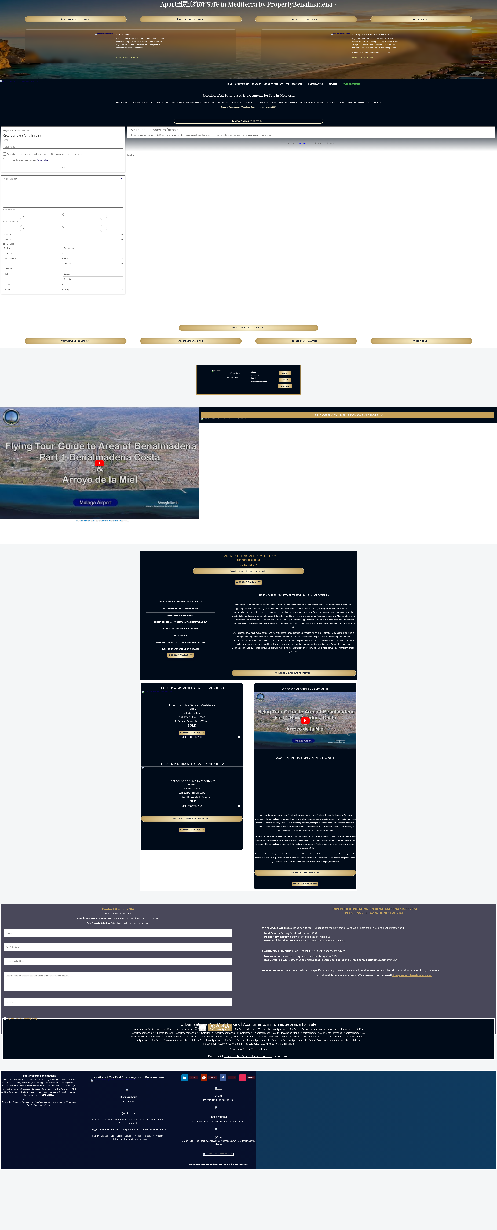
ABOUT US (285, 379)
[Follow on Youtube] (71, 71)
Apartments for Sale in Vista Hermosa (321, 1032)
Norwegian (158, 1135)
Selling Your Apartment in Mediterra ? (373, 34)
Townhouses (135, 1119)
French (122, 1139)
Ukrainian (132, 1139)
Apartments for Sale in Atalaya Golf (220, 1036)
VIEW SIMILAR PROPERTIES (248, 121)
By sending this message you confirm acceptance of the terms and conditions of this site (45, 154)
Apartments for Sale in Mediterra (347, 1036)
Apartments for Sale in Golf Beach (194, 1032)
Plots (152, 1119)
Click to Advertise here (192, 749)
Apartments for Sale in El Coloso (202, 1029)
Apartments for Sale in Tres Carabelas (238, 1043)
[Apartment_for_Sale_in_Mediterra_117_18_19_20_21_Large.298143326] (157, 691)
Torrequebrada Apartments (152, 1129)
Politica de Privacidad (237, 1164)
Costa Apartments (128, 1129)
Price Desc (329, 143)
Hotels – (161, 1119)
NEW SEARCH (285, 386)
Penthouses (121, 1119)
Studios (95, 1119)
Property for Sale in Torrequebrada (249, 1049)
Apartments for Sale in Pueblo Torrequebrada (174, 1036)
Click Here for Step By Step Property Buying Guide (99, 525)
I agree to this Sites (22, 1018)
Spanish (105, 1135)
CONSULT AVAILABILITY (250, 582)
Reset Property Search (191, 19)
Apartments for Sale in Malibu (277, 1043)
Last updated (303, 143)
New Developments (128, 1123)
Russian (143, 1139)
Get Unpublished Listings (76, 19)
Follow (62, 71)
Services (333, 84)
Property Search (294, 84)
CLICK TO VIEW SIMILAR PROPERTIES (248, 328)
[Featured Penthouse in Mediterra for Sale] (161, 766)
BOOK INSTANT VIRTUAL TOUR (248, 113)
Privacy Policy (42, 160)
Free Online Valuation (306, 19)
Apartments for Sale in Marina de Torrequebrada (248, 1029)
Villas (145, 1119)
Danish (128, 1135)
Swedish (138, 1135)
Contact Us (39, 1116)
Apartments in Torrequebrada (272, 1024)
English (95, 1135)
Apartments (107, 1119)
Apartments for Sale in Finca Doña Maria (277, 1032)
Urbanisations (315, 84)
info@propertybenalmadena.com (412, 975)
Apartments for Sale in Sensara (155, 1040)
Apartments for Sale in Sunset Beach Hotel (157, 1029)
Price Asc (317, 143)
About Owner (123, 34)
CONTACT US (421, 19)
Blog (93, 1129)
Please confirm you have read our (28, 160)
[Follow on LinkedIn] (55, 71)
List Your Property (273, 84)
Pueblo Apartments (107, 1129)
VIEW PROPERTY (191, 698)
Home (229, 84)
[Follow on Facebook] (87, 71)
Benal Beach (117, 1135)
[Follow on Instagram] (102, 71)
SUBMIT (63, 167)
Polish (114, 1139)
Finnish (147, 1135)
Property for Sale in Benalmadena (248, 1056)
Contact (256, 84)
